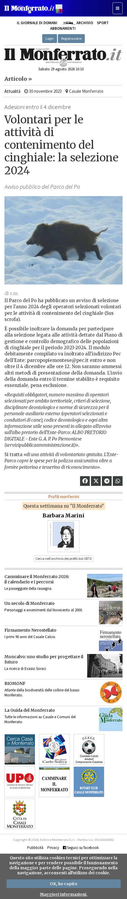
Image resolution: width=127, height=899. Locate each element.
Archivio (84, 22)
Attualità (12, 91)
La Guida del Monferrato (29, 710)
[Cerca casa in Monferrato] (19, 749)
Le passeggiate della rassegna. (28, 588)
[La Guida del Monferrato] (111, 719)
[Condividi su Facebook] (85, 481)
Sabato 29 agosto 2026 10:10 (61, 69)
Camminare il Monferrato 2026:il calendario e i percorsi (36, 579)
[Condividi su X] (96, 481)
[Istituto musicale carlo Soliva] (54, 749)
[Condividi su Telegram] (106, 481)
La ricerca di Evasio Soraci (25, 668)
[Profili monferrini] (63, 536)
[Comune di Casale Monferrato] (19, 814)
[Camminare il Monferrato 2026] (105, 585)
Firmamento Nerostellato (30, 630)
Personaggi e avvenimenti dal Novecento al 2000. (43, 609)
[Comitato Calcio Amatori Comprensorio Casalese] (89, 749)
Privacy (53, 847)
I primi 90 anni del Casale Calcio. (30, 636)
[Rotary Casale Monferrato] (89, 781)
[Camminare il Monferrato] (54, 781)
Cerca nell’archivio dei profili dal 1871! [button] (63, 558)
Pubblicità (35, 847)
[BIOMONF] (111, 692)
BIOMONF (14, 683)
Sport (103, 22)
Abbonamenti (63, 28)
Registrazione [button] (71, 38)
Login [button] (49, 38)
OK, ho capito (63, 883)
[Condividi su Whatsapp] (117, 481)
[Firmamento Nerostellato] (111, 639)
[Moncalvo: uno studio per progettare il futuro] (105, 666)
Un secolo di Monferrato (29, 603)
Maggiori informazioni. (63, 894)
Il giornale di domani (37, 22)
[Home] (63, 57)
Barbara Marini (63, 515)
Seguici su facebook (82, 847)
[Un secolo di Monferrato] (111, 612)
